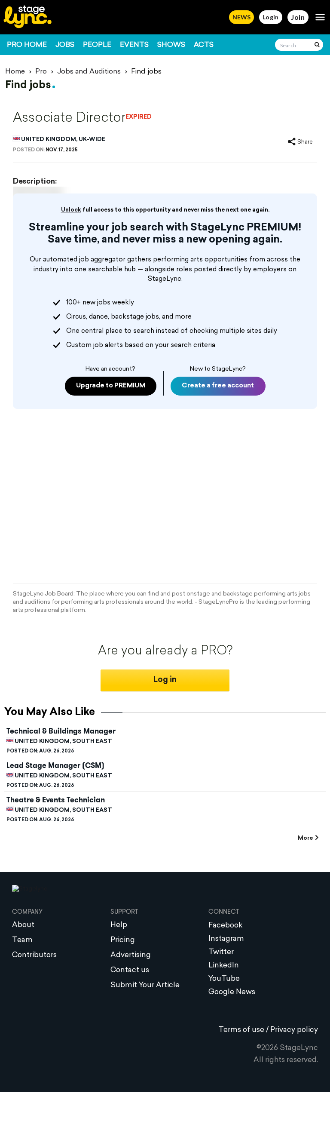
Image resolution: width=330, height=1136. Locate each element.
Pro (41, 71)
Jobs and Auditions (89, 71)
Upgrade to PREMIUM (110, 386)
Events (134, 45)
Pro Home (27, 45)
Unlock (71, 210)
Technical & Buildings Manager (61, 731)
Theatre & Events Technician (55, 800)
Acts (204, 45)
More (305, 838)
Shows (171, 45)
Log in (165, 680)
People (97, 45)
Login (271, 17)
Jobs (64, 45)
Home (15, 71)
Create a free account (218, 386)
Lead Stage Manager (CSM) (55, 765)
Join (298, 17)
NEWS (241, 17)
